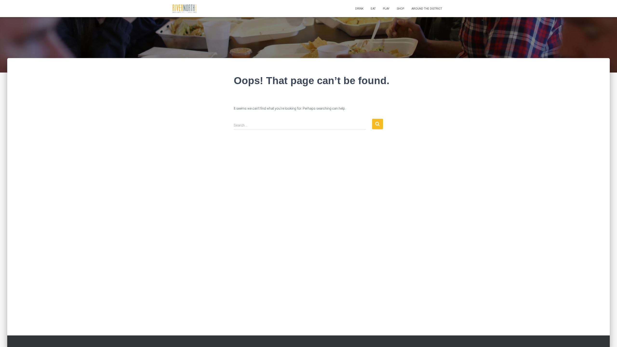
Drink (359, 8)
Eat (373, 8)
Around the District (426, 8)
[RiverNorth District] (184, 9)
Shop (400, 8)
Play (386, 8)
